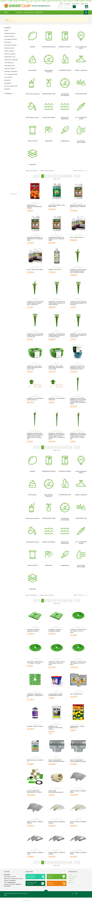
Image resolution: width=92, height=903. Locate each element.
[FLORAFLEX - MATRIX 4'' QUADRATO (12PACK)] (35, 615)
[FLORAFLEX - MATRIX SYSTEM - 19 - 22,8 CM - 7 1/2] (78, 615)
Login (60, 3)
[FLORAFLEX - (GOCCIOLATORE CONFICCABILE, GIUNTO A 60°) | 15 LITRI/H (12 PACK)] (78, 255)
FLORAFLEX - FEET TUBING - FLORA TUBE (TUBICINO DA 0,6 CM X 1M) (34, 367)
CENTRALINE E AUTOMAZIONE (65, 94)
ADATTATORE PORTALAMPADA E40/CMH (56, 791)
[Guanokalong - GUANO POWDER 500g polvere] (57, 680)
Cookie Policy (71, 878)
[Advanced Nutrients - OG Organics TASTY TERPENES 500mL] (57, 223)
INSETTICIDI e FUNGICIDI (32, 94)
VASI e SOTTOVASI (33, 565)
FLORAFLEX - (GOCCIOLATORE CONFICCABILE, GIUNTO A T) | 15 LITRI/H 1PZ (78, 335)
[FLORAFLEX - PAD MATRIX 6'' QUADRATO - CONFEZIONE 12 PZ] (35, 680)
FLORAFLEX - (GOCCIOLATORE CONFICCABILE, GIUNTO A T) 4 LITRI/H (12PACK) (57, 303)
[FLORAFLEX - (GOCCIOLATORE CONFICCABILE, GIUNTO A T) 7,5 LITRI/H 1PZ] (35, 320)
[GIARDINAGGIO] (65, 130)
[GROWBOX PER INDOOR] (49, 35)
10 (70, 176)
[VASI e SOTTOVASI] (33, 554)
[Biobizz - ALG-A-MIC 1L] (57, 255)
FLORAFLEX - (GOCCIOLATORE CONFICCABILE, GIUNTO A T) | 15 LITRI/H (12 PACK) (57, 335)
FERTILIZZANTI (32, 70)
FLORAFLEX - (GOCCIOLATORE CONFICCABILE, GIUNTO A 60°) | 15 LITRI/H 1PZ (35, 303)
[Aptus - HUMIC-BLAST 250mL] (35, 255)
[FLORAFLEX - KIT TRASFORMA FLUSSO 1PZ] (57, 384)
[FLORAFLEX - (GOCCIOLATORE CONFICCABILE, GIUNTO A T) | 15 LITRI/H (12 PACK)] (57, 320)
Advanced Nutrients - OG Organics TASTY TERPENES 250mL (35, 239)
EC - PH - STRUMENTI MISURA (81, 118)
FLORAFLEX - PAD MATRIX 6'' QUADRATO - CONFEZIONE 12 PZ (35, 695)
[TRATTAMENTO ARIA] (81, 82)
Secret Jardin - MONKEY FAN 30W (29, 158)
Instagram (76, 3)
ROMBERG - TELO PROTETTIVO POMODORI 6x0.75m (55, 728)
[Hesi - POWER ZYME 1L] (78, 680)
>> (78, 176)
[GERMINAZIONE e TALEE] (49, 82)
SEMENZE (32, 46)
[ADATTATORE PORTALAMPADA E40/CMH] (57, 777)
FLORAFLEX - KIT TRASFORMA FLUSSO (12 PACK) (35, 399)
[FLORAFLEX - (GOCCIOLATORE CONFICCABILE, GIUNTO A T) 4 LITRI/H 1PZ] (78, 288)
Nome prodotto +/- (34, 595)
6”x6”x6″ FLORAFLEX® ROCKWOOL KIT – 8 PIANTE (34, 791)
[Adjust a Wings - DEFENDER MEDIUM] (57, 807)
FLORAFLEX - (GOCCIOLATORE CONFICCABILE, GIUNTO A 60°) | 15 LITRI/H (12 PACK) (78, 271)
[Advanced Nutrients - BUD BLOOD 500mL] (57, 191)
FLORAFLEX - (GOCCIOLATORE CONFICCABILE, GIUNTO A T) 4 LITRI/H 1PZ (78, 303)
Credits (5, 895)
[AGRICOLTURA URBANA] (49, 531)
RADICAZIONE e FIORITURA (48, 71)
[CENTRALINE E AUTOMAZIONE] (65, 83)
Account (70, 874)
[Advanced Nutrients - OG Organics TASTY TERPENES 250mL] (35, 223)
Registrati (67, 3)
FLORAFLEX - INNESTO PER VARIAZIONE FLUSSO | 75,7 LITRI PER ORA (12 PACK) (77, 367)
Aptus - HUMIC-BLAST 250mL (35, 269)
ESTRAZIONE (32, 589)
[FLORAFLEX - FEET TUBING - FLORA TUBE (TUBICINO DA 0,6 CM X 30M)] (57, 352)
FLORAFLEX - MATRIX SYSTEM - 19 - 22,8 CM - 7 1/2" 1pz (35, 662)
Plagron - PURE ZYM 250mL (35, 726)
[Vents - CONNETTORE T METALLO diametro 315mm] (78, 746)
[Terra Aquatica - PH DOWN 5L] (35, 746)
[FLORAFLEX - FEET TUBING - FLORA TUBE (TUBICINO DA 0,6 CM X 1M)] (35, 352)
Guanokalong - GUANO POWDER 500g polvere (56, 694)
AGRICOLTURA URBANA (48, 542)
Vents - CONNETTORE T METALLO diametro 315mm (78, 760)
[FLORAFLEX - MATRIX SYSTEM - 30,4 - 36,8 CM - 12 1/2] (78, 648)
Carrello (70, 880)
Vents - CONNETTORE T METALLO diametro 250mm (56, 760)
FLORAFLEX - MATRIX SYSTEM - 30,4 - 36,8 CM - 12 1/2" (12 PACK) (78, 663)
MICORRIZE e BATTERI (65, 70)
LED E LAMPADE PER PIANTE (81, 47)
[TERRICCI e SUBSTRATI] (81, 59)
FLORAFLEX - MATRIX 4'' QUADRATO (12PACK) (33, 630)
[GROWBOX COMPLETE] (65, 35)
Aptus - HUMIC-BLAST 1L (77, 237)
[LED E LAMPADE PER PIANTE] (81, 35)
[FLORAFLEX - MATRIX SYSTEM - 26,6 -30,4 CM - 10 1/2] (57, 648)
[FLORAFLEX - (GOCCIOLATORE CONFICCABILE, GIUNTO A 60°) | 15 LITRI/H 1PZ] (35, 288)
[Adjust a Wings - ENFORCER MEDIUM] (57, 838)
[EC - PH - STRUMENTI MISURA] (81, 106)
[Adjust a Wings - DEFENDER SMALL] (78, 807)
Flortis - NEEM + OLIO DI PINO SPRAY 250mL (29, 190)
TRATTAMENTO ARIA (81, 93)
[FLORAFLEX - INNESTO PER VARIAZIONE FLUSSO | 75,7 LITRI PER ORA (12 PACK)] (78, 352)
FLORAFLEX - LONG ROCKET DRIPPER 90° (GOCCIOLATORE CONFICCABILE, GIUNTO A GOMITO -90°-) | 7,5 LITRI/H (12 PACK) (57, 436)
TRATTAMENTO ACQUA (32, 542)
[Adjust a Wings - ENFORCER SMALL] (78, 838)
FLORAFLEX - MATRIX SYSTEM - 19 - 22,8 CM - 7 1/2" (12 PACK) (78, 631)
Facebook (85, 3)
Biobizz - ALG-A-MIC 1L (55, 269)
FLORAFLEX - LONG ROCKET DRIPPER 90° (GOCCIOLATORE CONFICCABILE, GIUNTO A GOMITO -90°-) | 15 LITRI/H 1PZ (35, 436)
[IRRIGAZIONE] (49, 554)
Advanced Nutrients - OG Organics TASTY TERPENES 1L (78, 206)
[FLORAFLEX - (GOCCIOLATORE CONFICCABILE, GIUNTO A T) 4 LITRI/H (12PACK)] (57, 288)
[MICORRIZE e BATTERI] (65, 59)
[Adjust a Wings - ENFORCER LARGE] (35, 838)
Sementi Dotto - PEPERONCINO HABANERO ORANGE (34, 206)
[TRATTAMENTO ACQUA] (33, 531)
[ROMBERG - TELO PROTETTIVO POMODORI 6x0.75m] (57, 712)
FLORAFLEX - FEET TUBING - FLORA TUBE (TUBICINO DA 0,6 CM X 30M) (56, 367)
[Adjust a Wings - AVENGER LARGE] (78, 777)
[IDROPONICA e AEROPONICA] (65, 106)
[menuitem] (6, 12)
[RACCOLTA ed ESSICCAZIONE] (81, 130)
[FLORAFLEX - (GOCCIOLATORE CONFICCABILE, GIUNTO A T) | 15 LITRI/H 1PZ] (78, 320)
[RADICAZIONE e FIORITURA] (49, 59)
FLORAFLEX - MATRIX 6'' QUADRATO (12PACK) (55, 630)
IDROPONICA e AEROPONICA (65, 118)
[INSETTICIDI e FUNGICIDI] (33, 82)
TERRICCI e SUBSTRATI (81, 70)
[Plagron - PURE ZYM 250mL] (35, 712)
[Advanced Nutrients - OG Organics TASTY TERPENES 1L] (78, 191)
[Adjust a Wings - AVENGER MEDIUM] (35, 807)
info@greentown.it (12, 882)
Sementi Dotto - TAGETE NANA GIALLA (77, 727)
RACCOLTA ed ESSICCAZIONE (81, 141)
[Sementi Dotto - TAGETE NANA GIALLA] (78, 712)
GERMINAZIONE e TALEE (48, 93)
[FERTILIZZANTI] (33, 59)
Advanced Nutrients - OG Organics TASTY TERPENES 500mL (56, 239)
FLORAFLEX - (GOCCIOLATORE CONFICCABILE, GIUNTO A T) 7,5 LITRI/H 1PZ (35, 335)
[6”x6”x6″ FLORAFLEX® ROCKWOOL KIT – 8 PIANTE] (35, 777)
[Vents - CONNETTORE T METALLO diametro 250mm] (57, 746)
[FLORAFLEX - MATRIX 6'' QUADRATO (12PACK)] (57, 615)
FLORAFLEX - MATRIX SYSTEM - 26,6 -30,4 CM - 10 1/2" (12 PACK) (57, 663)
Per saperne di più (25, 900)
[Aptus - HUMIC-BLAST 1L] (78, 223)
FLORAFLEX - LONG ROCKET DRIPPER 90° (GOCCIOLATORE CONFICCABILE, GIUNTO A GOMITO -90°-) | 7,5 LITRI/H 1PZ (78, 436)
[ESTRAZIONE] (33, 578)
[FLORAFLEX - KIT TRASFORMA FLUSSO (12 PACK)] (35, 384)
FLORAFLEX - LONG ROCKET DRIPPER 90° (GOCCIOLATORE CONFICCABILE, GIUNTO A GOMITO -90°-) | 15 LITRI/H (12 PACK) (78, 401)
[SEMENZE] (33, 35)
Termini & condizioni (73, 876)
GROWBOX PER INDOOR (48, 46)
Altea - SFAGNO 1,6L (29, 126)
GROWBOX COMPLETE (65, 46)
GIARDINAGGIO (65, 141)
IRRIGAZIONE (48, 565)
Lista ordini (71, 882)
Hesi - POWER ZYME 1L (76, 694)
